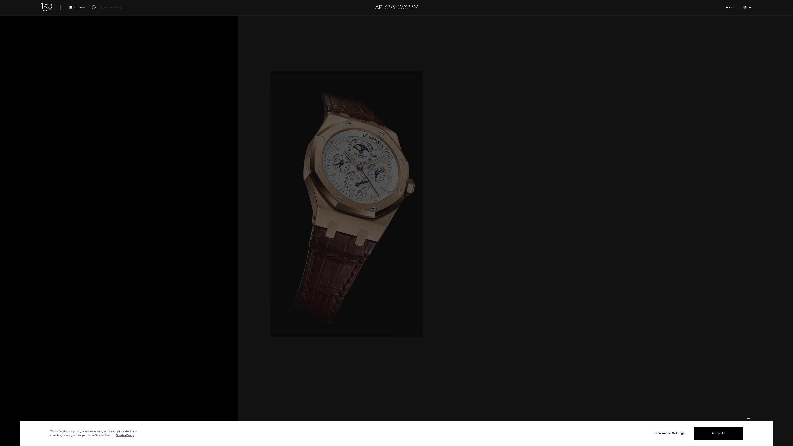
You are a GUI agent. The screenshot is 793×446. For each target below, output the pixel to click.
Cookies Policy (125, 435)
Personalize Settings (669, 433)
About (730, 7)
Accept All (718, 433)
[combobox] (747, 7)
